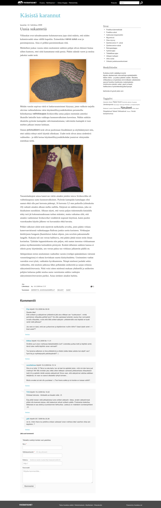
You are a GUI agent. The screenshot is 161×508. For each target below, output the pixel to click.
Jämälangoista (108, 104)
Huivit (120, 102)
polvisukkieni (33, 130)
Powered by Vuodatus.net (134, 505)
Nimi (25, 444)
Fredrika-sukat (111, 32)
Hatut (115, 102)
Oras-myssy (110, 40)
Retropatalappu (111, 48)
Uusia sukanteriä (33, 29)
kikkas (28, 341)
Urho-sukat (110, 59)
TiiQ (28, 392)
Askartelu (106, 102)
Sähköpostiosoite (35, 452)
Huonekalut (134, 102)
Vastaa (27, 334)
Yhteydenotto (98, 505)
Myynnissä (110, 38)
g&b (28, 419)
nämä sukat (71, 39)
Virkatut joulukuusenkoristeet (116, 61)
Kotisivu (41, 460)
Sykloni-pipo (110, 51)
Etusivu (42, 3)
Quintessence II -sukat (114, 43)
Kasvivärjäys (116, 104)
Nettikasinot (50, 3)
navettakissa (31, 365)
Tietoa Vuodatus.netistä (66, 505)
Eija (27, 309)
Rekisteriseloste (79, 505)
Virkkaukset (121, 111)
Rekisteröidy (73, 3)
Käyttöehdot (89, 505)
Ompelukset (107, 111)
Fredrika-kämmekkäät (114, 30)
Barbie (110, 102)
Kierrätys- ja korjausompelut (43, 290)
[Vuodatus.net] (26, 505)
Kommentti (26, 468)
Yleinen (128, 111)
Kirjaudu (114, 3)
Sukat (68, 290)
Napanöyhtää (116, 108)
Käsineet (105, 108)
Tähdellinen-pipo (112, 53)
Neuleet (60, 290)
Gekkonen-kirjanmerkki (114, 35)
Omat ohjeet (135, 108)
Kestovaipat (122, 104)
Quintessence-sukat (113, 45)
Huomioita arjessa (126, 102)
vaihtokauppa (39, 113)
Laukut (111, 108)
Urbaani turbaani (112, 56)
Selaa (62, 3)
